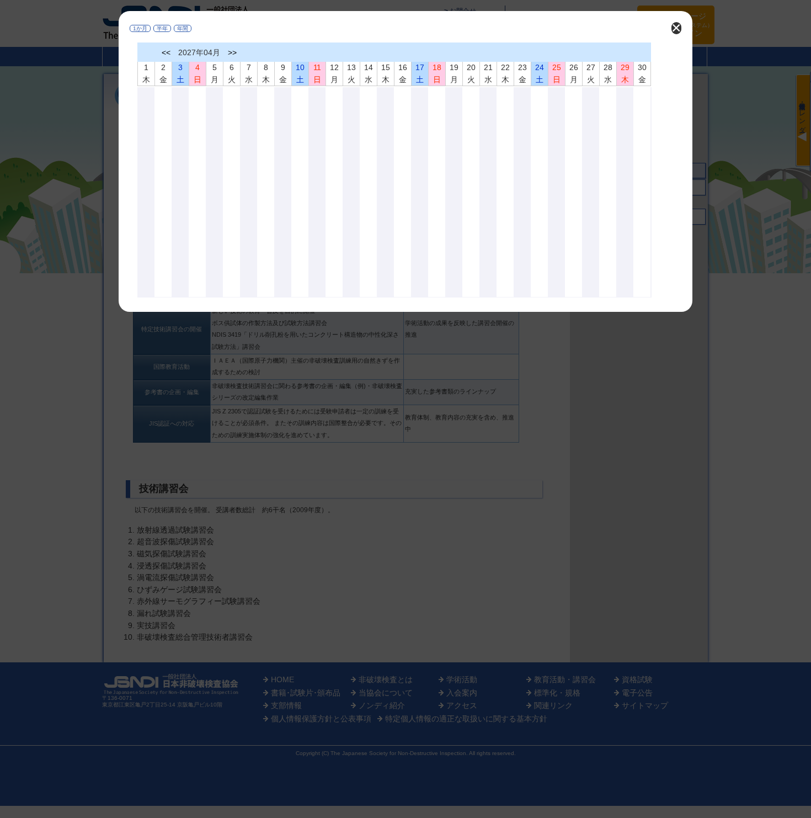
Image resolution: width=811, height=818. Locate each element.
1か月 (140, 28)
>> (232, 52)
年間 (182, 28)
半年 (162, 28)
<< (166, 52)
